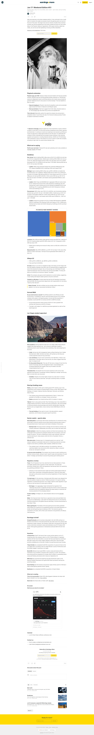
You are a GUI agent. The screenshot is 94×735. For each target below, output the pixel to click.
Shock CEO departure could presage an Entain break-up (37, 697)
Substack (41, 732)
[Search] (78, 2)
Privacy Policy (55, 659)
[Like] (28, 692)
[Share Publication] (81, 2)
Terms (50, 727)
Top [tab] (28, 684)
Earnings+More (32, 13)
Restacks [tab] (34, 671)
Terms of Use (52, 657)
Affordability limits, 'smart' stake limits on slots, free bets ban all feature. (40, 704)
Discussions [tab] (36, 684)
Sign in (90, 2)
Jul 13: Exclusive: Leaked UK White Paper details (39, 703)
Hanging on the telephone (33, 30)
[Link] (26, 93)
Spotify (34, 149)
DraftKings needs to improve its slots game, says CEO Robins (38, 689)
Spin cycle (29, 687)
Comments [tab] (30, 671)
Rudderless (30, 695)
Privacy (47, 727)
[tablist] (32, 671)
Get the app (52, 729)
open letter (40, 486)
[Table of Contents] (1, 367)
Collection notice (55, 727)
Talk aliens (51, 580)
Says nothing (43, 578)
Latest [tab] (31, 684)
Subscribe (85, 2)
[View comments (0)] (32, 17)
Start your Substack (44, 729)
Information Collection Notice (46, 659)
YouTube (29, 149)
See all (29, 710)
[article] (47, 690)
